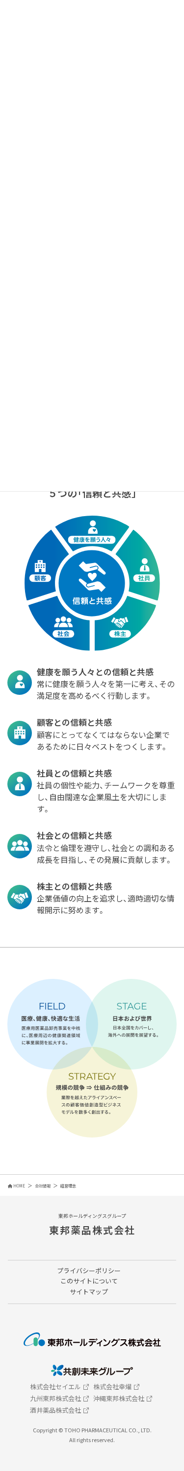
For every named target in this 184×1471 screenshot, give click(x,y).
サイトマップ (89, 1291)
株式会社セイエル (55, 1386)
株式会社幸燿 (112, 1386)
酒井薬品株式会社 (55, 1410)
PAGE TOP (167, 1423)
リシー (111, 1270)
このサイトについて (89, 1280)
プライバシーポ (79, 1270)
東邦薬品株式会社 (92, 1230)
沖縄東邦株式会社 (118, 1398)
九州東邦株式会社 (55, 1398)
